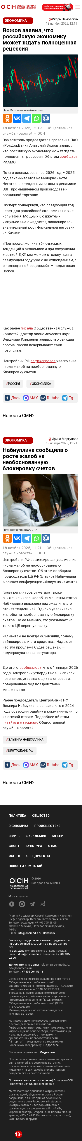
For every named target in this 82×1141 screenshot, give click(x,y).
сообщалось (30, 667)
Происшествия (47, 826)
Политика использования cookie (32, 1083)
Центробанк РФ (20, 750)
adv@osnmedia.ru (20, 968)
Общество (41, 815)
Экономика (41, 383)
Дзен (16, 398)
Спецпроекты (38, 856)
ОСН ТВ (14, 856)
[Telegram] (26, 118)
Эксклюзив (36, 836)
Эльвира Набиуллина (26, 739)
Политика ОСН (63, 1080)
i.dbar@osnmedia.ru (29, 954)
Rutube (53, 398)
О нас (52, 846)
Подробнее (51, 1045)
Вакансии (49, 933)
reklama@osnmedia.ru (55, 964)
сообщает (68, 156)
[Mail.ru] (46, 118)
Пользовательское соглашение (30, 1080)
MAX (34, 398)
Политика (17, 815)
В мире (14, 836)
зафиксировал (43, 361)
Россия (14, 383)
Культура (34, 846)
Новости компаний (25, 866)
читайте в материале (20, 722)
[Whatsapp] (36, 118)
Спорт (14, 846)
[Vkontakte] (17, 118)
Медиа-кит (47, 1052)
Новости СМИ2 (19, 415)
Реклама (16, 284)
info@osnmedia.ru (29, 933)
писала (27, 328)
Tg (71, 398)
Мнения (58, 836)
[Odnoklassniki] (7, 118)
